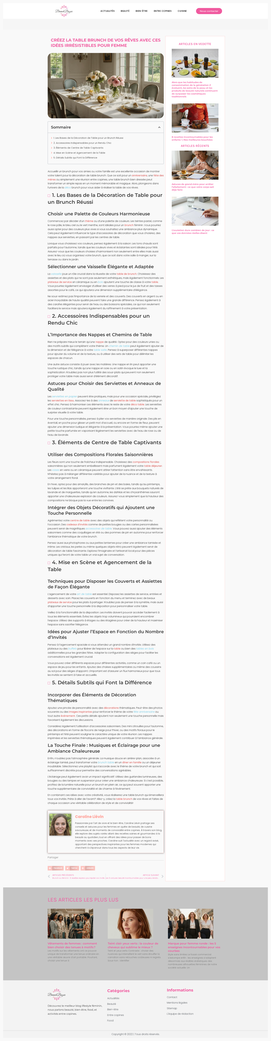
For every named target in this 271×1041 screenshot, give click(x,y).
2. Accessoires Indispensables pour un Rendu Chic (82, 143)
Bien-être (142, 11)
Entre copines (163, 11)
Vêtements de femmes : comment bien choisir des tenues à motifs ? (72, 945)
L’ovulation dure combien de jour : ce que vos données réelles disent (193, 231)
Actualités (107, 11)
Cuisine (182, 11)
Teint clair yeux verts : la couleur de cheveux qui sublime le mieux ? (133, 945)
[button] (159, 127)
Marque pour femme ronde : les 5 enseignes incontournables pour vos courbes (194, 947)
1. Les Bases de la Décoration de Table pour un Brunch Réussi (88, 137)
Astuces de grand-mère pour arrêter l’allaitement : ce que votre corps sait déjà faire (193, 187)
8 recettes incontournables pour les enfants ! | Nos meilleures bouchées (192, 138)
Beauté (125, 11)
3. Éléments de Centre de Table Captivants (78, 147)
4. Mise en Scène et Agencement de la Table (79, 152)
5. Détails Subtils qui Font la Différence (75, 157)
